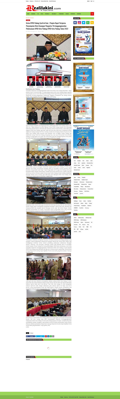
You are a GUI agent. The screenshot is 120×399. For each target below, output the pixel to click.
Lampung (87, 165)
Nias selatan (76, 188)
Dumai (80, 201)
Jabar (83, 160)
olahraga (81, 229)
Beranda (27, 17)
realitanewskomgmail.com (32, 31)
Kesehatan (75, 224)
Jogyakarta (83, 163)
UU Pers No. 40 (37, 1)
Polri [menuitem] (42, 13)
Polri (83, 226)
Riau (91, 165)
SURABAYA (76, 207)
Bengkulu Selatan (77, 179)
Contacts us (32, 1)
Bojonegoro (76, 182)
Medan (86, 203)
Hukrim (82, 222)
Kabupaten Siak (84, 184)
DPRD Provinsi (76, 222)
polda (80, 231)
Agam (75, 177)
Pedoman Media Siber (44, 1)
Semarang (75, 191)
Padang (90, 203)
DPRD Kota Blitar (81, 217)
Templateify (31, 397)
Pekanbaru (89, 205)
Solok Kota (76, 210)
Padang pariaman (83, 188)
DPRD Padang (76, 220)
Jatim (79, 163)
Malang (82, 186)
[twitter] (92, 1)
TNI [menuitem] (38, 13)
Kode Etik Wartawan (52, 1)
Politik (80, 226)
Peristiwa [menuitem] (73, 13)
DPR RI (75, 217)
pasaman (81, 193)
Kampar (89, 184)
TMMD (87, 226)
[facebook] (88, 1)
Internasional (87, 222)
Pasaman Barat (90, 188)
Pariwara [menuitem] (79, 13)
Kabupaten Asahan (89, 182)
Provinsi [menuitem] (47, 13)
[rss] (92, 22)
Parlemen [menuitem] (54, 13)
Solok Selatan (86, 191)
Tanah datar (76, 193)
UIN (74, 229)
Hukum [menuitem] (67, 13)
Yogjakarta (88, 167)
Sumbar (79, 167)
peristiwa (86, 229)
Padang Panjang (77, 205)
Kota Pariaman (76, 203)
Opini (88, 224)
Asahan (79, 177)
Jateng (75, 163)
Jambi (91, 160)
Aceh (75, 160)
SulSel (75, 167)
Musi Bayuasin (87, 186)
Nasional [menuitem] (33, 13)
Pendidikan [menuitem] (61, 13)
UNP (77, 229)
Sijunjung (80, 191)
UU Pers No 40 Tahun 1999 (73, 397)
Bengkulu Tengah (85, 179)
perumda (75, 231)
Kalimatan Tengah (77, 165)
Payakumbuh (83, 205)
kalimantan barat (77, 169)
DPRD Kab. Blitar (88, 217)
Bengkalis (83, 177)
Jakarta (87, 160)
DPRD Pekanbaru (83, 220)
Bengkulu (79, 160)
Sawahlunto (81, 207)
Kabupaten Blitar (77, 184)
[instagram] (90, 1)
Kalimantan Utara (90, 163)
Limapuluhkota (76, 186)
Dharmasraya (82, 182)
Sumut (84, 167)
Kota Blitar (89, 201)
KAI (91, 222)
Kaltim (83, 165)
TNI (90, 226)
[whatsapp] (93, 1)
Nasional (83, 224)
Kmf (80, 224)
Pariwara (32, 17)
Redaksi (27, 1)
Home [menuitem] (28, 13)
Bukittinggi (76, 201)
